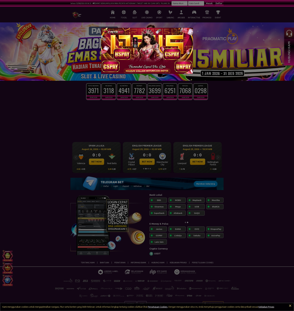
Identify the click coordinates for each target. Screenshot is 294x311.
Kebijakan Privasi (266, 307)
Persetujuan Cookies (158, 307)
